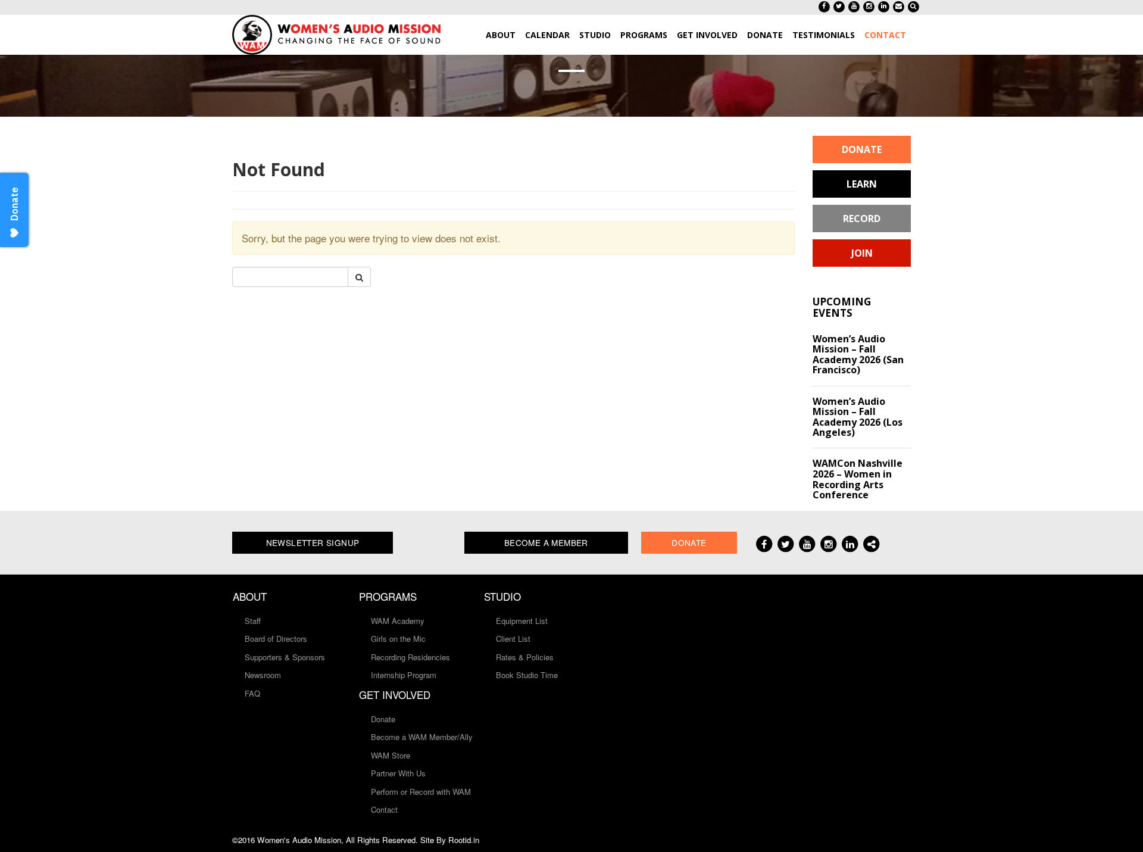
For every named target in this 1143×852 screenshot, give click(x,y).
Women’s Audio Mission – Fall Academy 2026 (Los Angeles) (857, 417)
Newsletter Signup (313, 542)
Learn (862, 184)
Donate (862, 149)
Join (862, 253)
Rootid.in (463, 839)
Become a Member (546, 542)
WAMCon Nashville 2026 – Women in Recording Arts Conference (857, 479)
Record (861, 218)
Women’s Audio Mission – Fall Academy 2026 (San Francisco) (858, 354)
